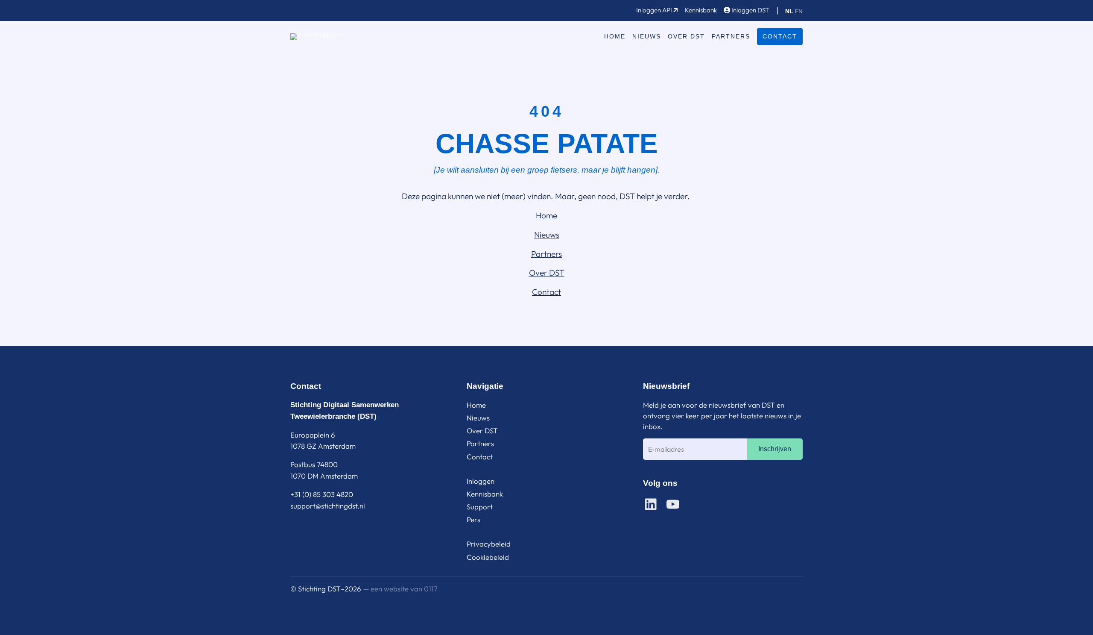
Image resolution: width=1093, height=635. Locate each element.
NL (789, 11)
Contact (780, 36)
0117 (431, 588)
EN (799, 11)
